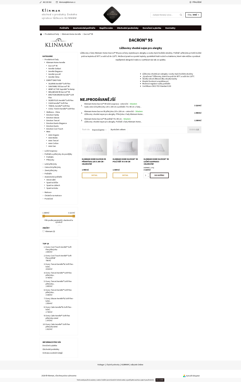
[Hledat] (181, 15)
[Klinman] (80, 14)
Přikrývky (50, 159)
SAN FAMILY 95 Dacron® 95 (59, 86)
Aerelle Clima (53, 77)
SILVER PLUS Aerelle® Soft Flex (60, 100)
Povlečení (49, 198)
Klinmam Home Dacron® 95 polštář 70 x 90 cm (107, 119)
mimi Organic (53, 135)
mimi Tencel (53, 140)
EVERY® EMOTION (53, 80)
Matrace (48, 192)
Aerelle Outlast (54, 68)
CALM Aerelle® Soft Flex (58, 103)
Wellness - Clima (53, 112)
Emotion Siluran (52, 117)
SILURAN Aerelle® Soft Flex (59, 83)
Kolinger (101, 365)
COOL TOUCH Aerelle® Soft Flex (61, 108)
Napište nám (106, 28)
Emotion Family (52, 115)
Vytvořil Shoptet (193, 375)
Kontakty (170, 28)
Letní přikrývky (51, 164)
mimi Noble (53, 137)
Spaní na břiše (52, 182)
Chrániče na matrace (53, 195)
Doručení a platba (152, 28)
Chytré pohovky (113, 365)
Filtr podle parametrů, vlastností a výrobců (59, 221)
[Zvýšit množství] (149, 174)
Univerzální (51, 179)
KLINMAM (125, 365)
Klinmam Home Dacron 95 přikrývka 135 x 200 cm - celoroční (113, 111)
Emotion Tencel (52, 120)
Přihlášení (196, 2)
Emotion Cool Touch (54, 129)
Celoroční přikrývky (53, 167)
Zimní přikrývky (51, 170)
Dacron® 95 (53, 65)
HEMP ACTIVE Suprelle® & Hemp (61, 89)
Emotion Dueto (52, 126)
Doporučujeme (98, 129)
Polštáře (64, 28)
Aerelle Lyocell (54, 74)
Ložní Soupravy (51, 151)
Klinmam (50, 231)
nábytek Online (137, 365)
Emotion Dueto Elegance (56, 123)
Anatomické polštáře (84, 28)
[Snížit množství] (149, 176)
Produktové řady (52, 59)
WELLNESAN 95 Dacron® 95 (59, 92)
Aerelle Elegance (55, 71)
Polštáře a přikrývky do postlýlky (58, 154)
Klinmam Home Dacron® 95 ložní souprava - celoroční (110, 104)
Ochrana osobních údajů (52, 353)
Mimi (48, 131)
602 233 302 (47, 2)
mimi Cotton (53, 143)
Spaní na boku (52, 188)
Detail (94, 175)
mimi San (52, 146)
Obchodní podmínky (127, 28)
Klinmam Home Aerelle (55, 62)
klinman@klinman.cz (67, 2)
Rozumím (159, 380)
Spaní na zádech (53, 185)
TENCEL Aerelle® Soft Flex (59, 106)
